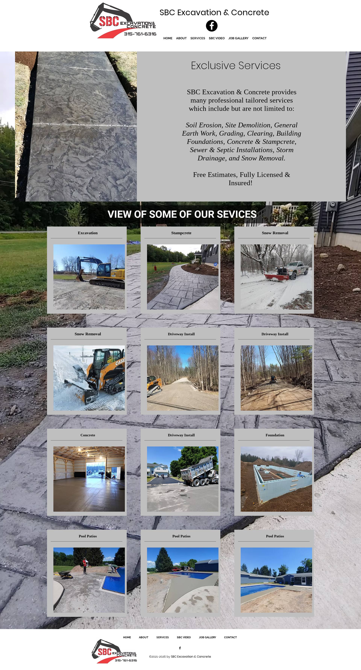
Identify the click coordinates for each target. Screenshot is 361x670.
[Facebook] (212, 26)
